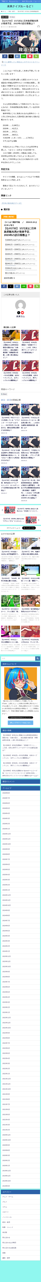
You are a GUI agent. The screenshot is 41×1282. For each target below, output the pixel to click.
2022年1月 (6, 1073)
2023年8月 (6, 976)
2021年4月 (6, 1119)
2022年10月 (6, 1028)
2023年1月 (6, 1012)
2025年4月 (6, 874)
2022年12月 (6, 1017)
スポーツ (5, 1212)
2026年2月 (6, 823)
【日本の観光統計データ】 (11, 203)
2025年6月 (6, 864)
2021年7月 (6, 1104)
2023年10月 (6, 966)
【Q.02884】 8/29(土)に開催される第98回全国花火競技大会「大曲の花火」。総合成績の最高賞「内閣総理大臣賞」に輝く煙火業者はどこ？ (20, 737)
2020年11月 (6, 1135)
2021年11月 (6, 1084)
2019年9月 (6, 1186)
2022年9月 (6, 1033)
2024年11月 (6, 900)
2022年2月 (6, 1068)
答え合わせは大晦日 (9, 1242)
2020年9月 (6, 1145)
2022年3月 (6, 1063)
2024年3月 (6, 941)
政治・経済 (5, 17)
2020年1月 (6, 1165)
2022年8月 (6, 1038)
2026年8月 (6, 793)
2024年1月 (6, 951)
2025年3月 (6, 879)
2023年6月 (6, 987)
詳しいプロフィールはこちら (20, 722)
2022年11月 (6, 1022)
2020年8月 (6, 1150)
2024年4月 (6, 936)
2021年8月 (6, 1099)
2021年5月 (6, 1114)
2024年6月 (6, 925)
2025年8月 (6, 854)
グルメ (4, 1202)
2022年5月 (6, 1053)
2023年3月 (6, 1002)
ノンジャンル (7, 1217)
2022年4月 (6, 1058)
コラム (4, 1207)
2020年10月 (6, 1140)
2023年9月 (6, 971)
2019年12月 (6, 1170)
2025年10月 (6, 844)
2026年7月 (6, 798)
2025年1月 (6, 890)
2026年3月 (6, 818)
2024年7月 (6, 920)
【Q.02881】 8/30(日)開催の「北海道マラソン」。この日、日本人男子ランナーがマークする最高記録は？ (20, 747)
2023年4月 (6, 997)
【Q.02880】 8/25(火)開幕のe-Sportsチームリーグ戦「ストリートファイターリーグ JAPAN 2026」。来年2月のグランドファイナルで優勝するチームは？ (20, 773)
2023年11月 (6, 961)
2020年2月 (6, 1160)
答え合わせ (6, 1237)
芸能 (3, 1253)
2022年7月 (6, 1043)
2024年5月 (6, 930)
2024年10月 (6, 905)
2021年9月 (6, 1094)
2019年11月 (6, 1176)
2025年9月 (6, 849)
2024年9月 (6, 910)
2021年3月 (6, 1124)
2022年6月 (6, 1048)
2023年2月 (6, 1007)
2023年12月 (6, 956)
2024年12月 (6, 895)
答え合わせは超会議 (9, 1247)
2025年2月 (6, 885)
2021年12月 (6, 1078)
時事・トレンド (7, 1227)
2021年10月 (6, 1089)
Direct (13, 17)
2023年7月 (6, 982)
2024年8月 (6, 915)
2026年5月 (6, 808)
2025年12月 (6, 834)
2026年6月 (6, 803)
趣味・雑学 (6, 1258)
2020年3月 (6, 1155)
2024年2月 (6, 946)
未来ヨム (20, 316)
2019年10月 (6, 1181)
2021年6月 (6, 1109)
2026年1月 (6, 828)
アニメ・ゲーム (7, 1196)
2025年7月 (6, 859)
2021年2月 (6, 1130)
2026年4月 (6, 813)
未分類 (4, 1232)
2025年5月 (6, 869)
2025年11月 (6, 839)
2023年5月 (6, 992)
